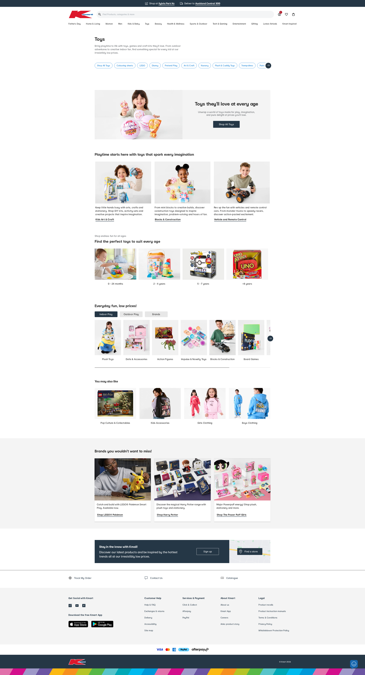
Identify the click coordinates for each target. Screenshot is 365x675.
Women (109, 24)
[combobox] (185, 14)
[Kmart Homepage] (80, 14)
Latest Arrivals (270, 24)
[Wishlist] (286, 14)
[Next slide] (268, 65)
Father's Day (74, 24)
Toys (147, 24)
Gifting (254, 24)
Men (120, 24)
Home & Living (93, 24)
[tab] (106, 314)
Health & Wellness (175, 24)
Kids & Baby (134, 24)
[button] (293, 14)
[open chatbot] (354, 664)
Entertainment (239, 24)
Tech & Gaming (220, 24)
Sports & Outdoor (198, 24)
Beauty (158, 24)
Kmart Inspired (289, 24)
